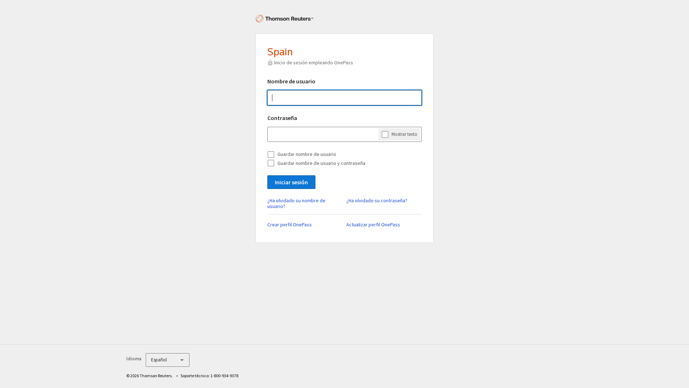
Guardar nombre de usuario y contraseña (321, 163)
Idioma (133, 359)
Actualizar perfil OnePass (373, 224)
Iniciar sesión (291, 182)
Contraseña (282, 117)
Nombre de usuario (291, 81)
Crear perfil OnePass (289, 224)
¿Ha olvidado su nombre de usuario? (296, 203)
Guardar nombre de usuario (306, 154)
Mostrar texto (404, 134)
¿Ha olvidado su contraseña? (376, 200)
